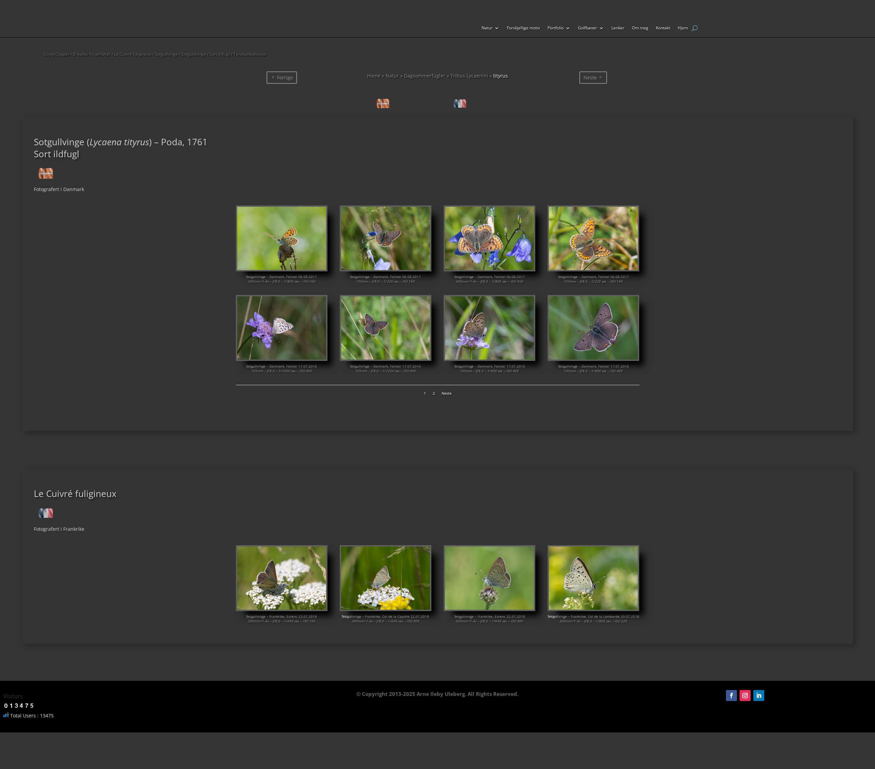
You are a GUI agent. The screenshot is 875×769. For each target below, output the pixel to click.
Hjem (683, 28)
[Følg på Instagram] (745, 695)
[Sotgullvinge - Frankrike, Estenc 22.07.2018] (489, 608)
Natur (487, 28)
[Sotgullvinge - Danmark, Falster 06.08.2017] (281, 268)
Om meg (640, 28)
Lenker (617, 28)
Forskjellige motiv (523, 28)
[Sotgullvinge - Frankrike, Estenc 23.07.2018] (281, 608)
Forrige (285, 77)
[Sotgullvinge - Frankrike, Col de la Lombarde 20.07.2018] (593, 608)
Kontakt (663, 28)
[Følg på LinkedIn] (758, 695)
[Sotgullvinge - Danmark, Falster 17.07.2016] (281, 357)
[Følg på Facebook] (731, 695)
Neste (590, 77)
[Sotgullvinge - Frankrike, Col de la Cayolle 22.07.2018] (385, 608)
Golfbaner (587, 28)
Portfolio (556, 28)
